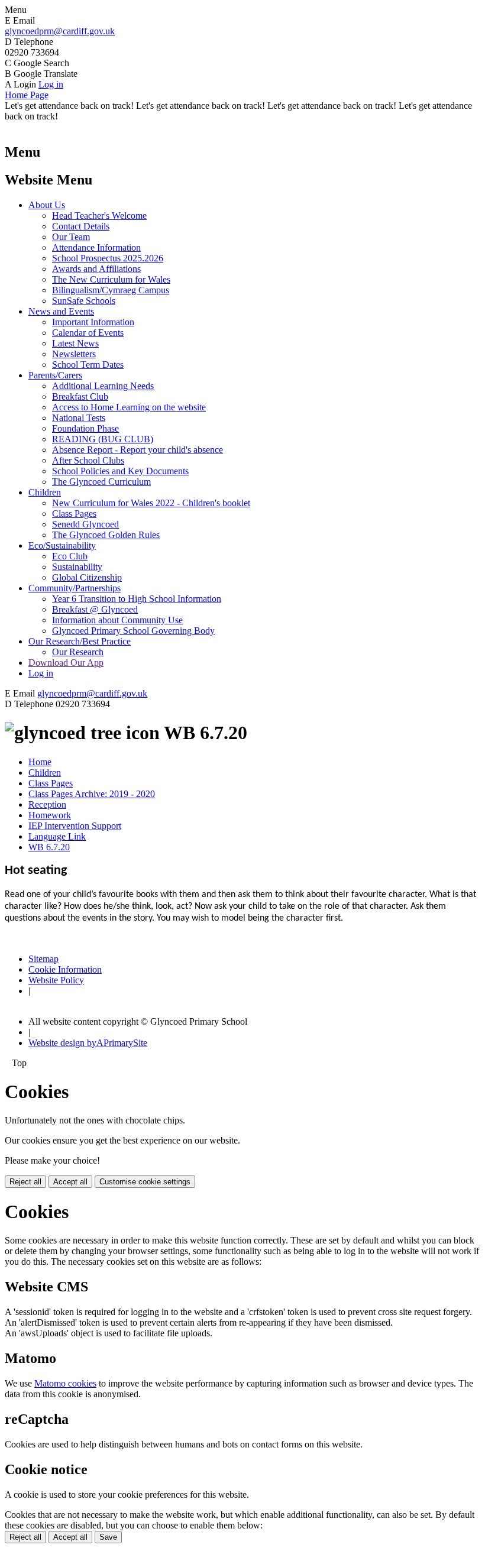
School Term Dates (88, 365)
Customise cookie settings (144, 1181)
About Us (46, 205)
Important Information (93, 322)
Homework (49, 815)
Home (39, 762)
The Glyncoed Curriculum (101, 482)
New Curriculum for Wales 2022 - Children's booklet (151, 503)
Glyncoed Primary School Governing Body (133, 631)
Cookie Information (65, 969)
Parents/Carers (55, 375)
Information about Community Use (117, 620)
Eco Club (70, 556)
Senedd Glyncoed (85, 524)
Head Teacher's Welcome (99, 215)
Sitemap (43, 959)
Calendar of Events (88, 333)
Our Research (78, 652)
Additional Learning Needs (103, 386)
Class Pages (74, 514)
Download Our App (66, 663)
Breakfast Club (80, 396)
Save (108, 1537)
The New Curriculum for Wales (111, 279)
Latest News (75, 343)
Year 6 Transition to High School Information (136, 599)
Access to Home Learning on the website (129, 407)
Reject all (25, 1181)
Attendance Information (96, 247)
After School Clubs (88, 460)
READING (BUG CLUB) (102, 439)
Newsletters (74, 354)
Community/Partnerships (74, 588)
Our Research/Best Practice (79, 641)
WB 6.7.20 (49, 847)
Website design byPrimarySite (87, 1043)
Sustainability (77, 567)
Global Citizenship (87, 577)
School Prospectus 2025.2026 (107, 258)
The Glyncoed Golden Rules (106, 535)
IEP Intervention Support (74, 826)
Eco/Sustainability (62, 545)
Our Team (71, 237)
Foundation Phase (85, 428)
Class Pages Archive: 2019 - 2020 (91, 794)
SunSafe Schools (83, 301)
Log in (50, 84)
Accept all (70, 1181)
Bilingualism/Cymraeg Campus (110, 290)
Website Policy (56, 980)
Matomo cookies (65, 1383)
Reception (47, 804)
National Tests (78, 418)
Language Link (57, 836)
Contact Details (80, 226)
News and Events (61, 311)
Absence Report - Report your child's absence (137, 450)
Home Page (26, 95)
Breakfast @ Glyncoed (95, 609)
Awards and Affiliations (96, 269)
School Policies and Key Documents (120, 471)
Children (44, 492)
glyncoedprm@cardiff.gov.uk (60, 31)
